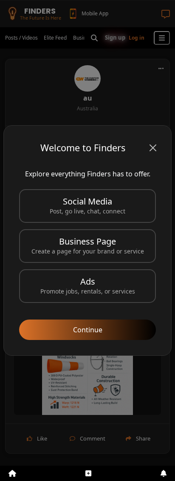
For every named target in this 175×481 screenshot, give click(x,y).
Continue (87, 329)
